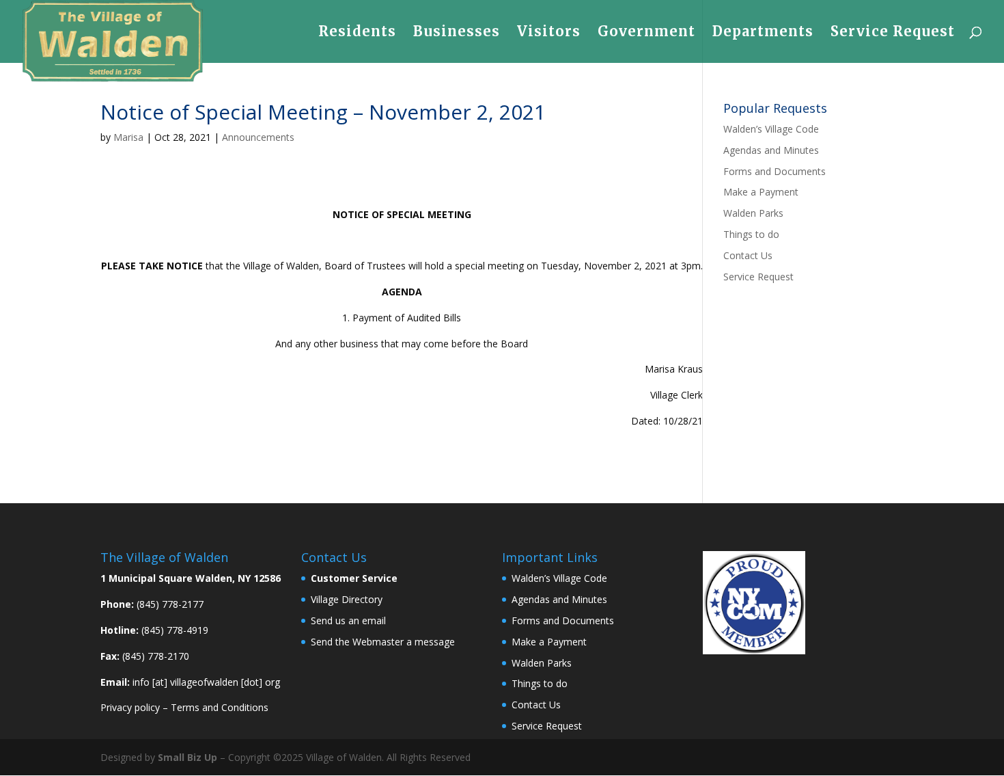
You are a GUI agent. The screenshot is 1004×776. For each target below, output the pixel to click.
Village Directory (346, 599)
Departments (762, 33)
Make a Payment (760, 191)
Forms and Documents (774, 171)
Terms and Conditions (219, 707)
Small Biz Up (187, 757)
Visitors (549, 33)
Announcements (258, 137)
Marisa (128, 137)
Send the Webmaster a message (383, 641)
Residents (357, 33)
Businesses (456, 33)
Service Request (893, 33)
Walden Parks (753, 212)
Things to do (751, 234)
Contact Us (747, 255)
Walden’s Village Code (771, 128)
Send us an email (348, 620)
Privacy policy (130, 707)
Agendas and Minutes (771, 150)
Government (646, 33)
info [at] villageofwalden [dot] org (206, 681)
